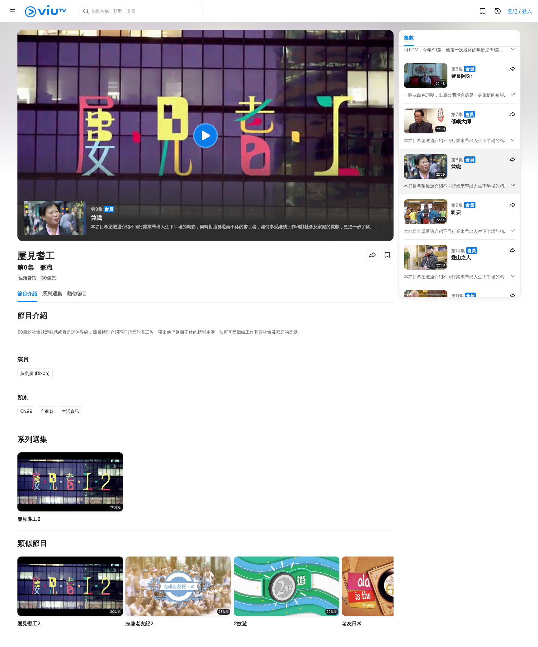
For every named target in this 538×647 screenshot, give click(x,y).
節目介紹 (27, 293)
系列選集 (52, 293)
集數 (409, 38)
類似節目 (77, 293)
